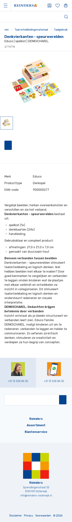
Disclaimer (15, 515)
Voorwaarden (43, 515)
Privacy (28, 515)
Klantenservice (36, 432)
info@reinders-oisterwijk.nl (36, 495)
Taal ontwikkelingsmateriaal (31, 29)
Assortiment (36, 425)
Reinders (36, 419)
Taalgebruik (61, 29)
